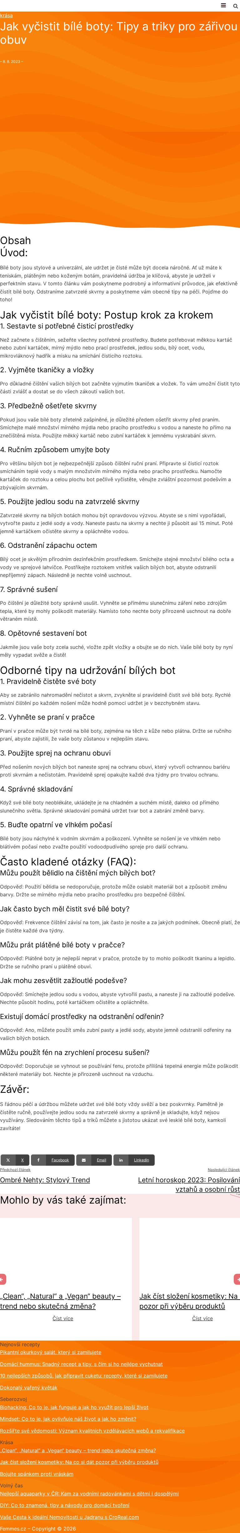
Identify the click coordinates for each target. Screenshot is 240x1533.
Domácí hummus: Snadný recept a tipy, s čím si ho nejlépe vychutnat (81, 1364)
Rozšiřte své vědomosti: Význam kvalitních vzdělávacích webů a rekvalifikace (92, 1431)
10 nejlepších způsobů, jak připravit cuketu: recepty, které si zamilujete (84, 1376)
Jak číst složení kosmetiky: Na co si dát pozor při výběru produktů (79, 1462)
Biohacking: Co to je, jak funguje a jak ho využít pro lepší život (74, 1407)
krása (6, 15)
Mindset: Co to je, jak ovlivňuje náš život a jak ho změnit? (68, 1419)
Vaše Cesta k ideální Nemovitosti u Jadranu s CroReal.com (69, 1517)
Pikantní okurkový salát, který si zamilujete (50, 1352)
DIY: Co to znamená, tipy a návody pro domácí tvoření (64, 1505)
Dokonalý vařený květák (29, 1387)
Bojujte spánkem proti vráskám (36, 1474)
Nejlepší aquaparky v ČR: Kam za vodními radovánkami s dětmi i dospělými (89, 1493)
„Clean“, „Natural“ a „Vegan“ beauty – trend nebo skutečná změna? (78, 1450)
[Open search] (235, 6)
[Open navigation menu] (223, 6)
